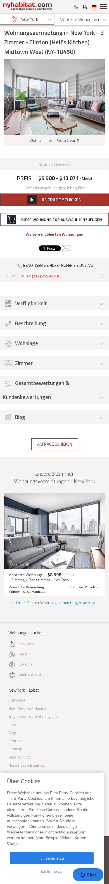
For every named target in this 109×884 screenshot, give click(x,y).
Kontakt (15, 741)
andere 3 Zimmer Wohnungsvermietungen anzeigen (54, 602)
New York (27, 644)
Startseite (16, 700)
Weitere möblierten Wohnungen (54, 234)
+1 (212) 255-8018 (43, 276)
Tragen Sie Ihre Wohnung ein (32, 716)
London (25, 664)
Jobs (12, 724)
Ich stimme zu (51, 858)
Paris (23, 654)
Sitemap (15, 749)
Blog (12, 732)
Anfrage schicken (54, 444)
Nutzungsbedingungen (27, 765)
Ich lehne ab (52, 871)
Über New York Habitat (27, 708)
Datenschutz (19, 757)
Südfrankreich (30, 674)
